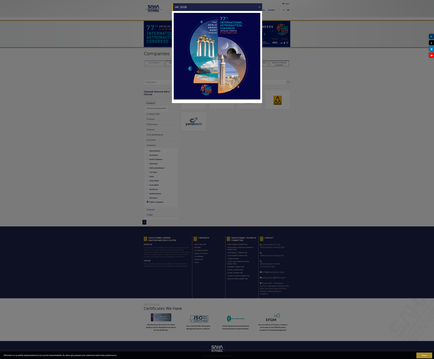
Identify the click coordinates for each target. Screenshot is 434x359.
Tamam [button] (424, 355)
